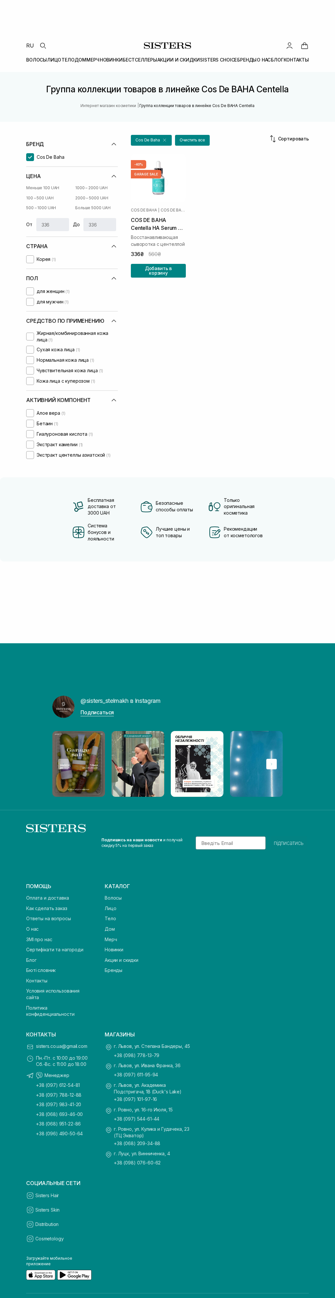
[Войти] (289, 45)
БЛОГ (277, 60)
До (76, 224)
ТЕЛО (68, 60)
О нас (32, 929)
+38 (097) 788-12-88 (58, 1095)
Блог (31, 960)
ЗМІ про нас (39, 939)
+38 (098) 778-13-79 (136, 1055)
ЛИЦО (54, 60)
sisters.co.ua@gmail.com (61, 1046)
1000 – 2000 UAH (91, 187)
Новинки (114, 949)
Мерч (111, 939)
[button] (151, 140)
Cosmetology (49, 1238)
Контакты (36, 980)
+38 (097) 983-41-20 (58, 1104)
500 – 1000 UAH (41, 207)
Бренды (113, 970)
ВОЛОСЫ (36, 60)
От (29, 224)
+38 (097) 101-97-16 (135, 1099)
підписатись (289, 843)
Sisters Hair (47, 1195)
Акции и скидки (121, 960)
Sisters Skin (47, 1210)
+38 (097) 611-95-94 (136, 1074)
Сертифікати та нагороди (54, 949)
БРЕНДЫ (246, 60)
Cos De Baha (144, 210)
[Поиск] (43, 45)
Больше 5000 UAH (93, 207)
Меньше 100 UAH (42, 187)
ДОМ (80, 60)
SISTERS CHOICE (218, 60)
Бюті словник (41, 970)
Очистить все (192, 139)
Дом (110, 929)
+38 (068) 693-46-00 (59, 1114)
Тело (110, 918)
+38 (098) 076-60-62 (137, 1162)
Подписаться (97, 712)
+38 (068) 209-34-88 (137, 1143)
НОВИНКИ (111, 60)
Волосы (113, 898)
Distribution (47, 1224)
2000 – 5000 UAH (91, 197)
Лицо (110, 908)
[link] (304, 45)
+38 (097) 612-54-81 (58, 1085)
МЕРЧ (92, 60)
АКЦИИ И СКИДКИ (178, 60)
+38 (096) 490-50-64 (59, 1133)
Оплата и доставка (47, 898)
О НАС (264, 60)
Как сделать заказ (46, 908)
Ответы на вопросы (48, 918)
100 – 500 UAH (39, 197)
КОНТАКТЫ (296, 60)
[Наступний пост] (271, 764)
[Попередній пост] (63, 764)
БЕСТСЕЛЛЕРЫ (140, 60)
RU (30, 45)
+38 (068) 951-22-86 (58, 1123)
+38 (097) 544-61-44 (136, 1119)
